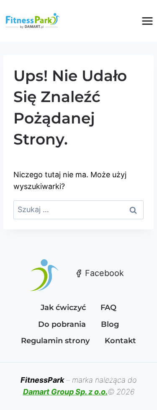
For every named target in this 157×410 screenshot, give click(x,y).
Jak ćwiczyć (63, 307)
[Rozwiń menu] (147, 20)
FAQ (108, 307)
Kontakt (120, 340)
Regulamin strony (55, 340)
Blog (110, 324)
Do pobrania (62, 324)
